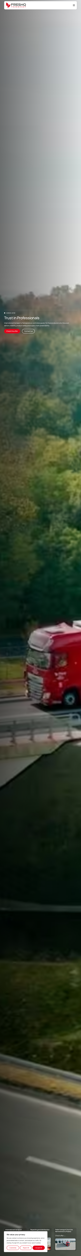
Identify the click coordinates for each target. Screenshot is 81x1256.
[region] (25, 1241)
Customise (12, 1248)
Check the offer (12, 331)
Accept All (38, 1248)
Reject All (26, 1248)
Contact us (28, 331)
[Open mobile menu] (74, 5)
